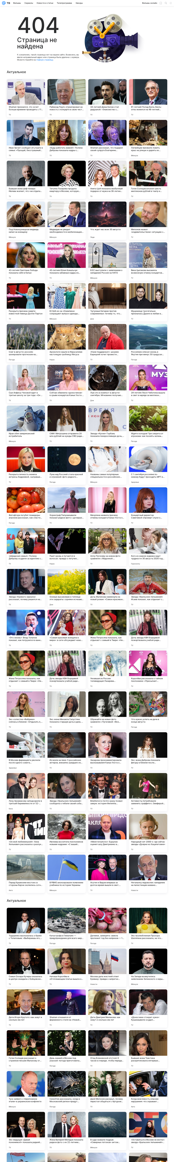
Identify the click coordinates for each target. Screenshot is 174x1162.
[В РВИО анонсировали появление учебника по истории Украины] (67, 874)
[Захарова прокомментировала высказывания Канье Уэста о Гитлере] (107, 751)
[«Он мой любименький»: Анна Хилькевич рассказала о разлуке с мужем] (26, 833)
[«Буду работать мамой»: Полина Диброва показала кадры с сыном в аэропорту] (67, 139)
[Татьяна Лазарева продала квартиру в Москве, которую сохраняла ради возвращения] (67, 180)
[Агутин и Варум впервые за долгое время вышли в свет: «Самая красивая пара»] (107, 874)
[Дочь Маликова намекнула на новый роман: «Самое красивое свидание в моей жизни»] (107, 588)
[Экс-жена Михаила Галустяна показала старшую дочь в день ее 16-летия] (67, 710)
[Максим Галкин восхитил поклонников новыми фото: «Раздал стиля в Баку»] (148, 915)
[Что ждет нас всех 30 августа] (107, 221)
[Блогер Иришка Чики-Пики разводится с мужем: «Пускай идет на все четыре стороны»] (107, 996)
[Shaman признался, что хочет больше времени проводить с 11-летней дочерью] (26, 98)
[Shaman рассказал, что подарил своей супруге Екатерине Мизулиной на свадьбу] (107, 139)
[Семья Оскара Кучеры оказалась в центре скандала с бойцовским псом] (26, 1131)
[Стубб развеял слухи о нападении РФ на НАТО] (148, 1037)
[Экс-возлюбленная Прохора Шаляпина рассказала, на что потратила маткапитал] (148, 1090)
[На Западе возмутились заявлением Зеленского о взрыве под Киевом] (148, 1131)
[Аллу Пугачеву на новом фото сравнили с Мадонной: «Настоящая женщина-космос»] (107, 547)
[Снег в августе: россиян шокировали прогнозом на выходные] (26, 343)
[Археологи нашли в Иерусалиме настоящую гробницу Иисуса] (67, 343)
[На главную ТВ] (8, 3)
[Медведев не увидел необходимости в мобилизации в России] (67, 221)
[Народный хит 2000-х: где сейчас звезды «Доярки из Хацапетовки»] (148, 833)
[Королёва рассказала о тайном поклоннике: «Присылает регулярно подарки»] (148, 670)
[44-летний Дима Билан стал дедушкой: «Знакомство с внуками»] (107, 98)
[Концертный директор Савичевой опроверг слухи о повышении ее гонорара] (148, 506)
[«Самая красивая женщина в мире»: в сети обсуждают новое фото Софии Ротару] (67, 629)
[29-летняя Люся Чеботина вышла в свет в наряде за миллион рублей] (148, 384)
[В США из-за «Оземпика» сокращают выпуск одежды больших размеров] (67, 302)
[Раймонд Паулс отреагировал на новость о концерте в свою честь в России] (67, 98)
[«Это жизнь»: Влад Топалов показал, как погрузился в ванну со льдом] (26, 629)
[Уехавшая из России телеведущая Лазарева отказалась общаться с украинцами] (107, 670)
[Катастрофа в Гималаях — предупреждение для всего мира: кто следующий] (67, 1090)
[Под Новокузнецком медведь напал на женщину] (26, 221)
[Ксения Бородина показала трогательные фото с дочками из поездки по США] (26, 915)
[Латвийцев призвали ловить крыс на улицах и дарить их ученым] (148, 139)
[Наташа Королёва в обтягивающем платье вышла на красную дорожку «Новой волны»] (67, 1131)
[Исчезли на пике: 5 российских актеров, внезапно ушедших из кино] (67, 751)
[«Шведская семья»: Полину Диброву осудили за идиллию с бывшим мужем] (26, 547)
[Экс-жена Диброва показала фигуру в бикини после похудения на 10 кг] (148, 751)
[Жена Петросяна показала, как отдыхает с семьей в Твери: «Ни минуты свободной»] (107, 629)
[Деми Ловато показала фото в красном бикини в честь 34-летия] (26, 996)
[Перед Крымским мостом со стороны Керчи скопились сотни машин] (26, 874)
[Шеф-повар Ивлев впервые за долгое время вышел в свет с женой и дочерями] (107, 1037)
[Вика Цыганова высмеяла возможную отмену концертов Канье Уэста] (148, 261)
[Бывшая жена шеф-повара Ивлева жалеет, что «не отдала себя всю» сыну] (26, 180)
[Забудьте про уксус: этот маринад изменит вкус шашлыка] (67, 915)
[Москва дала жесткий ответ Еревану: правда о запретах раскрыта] (107, 1131)
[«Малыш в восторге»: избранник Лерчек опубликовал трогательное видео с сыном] (26, 955)
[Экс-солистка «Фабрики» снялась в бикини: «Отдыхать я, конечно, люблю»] (26, 710)
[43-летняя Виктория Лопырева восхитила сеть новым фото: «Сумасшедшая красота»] (107, 955)
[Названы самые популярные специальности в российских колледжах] (107, 465)
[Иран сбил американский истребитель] (26, 425)
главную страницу (44, 60)
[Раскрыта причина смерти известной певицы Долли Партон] (26, 302)
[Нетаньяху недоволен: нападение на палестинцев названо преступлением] (148, 874)
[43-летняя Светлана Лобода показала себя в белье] (26, 261)
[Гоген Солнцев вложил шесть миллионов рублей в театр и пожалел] (148, 180)
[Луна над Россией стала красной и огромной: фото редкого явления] (67, 465)
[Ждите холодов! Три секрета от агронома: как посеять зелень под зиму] (148, 425)
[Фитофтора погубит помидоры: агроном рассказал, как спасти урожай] (26, 506)
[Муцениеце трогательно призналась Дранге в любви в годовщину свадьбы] (148, 302)
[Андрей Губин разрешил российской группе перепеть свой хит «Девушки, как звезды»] (107, 915)
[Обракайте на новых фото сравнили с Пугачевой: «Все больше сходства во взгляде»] (107, 710)
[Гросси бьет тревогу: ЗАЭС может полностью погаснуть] (67, 955)
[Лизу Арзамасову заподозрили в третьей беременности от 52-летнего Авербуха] (26, 792)
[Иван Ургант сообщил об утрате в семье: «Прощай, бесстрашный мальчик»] (26, 139)
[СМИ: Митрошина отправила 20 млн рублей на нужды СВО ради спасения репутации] (67, 425)
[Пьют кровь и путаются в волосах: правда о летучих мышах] (67, 547)
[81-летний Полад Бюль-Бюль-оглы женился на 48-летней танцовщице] (148, 98)
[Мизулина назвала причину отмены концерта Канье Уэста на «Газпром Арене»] (107, 506)
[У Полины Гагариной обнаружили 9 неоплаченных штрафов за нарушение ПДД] (26, 1037)
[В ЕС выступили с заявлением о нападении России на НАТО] (107, 261)
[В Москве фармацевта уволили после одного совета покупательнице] (26, 751)
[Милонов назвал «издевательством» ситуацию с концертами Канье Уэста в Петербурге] (148, 221)
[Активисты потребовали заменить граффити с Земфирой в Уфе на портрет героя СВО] (148, 792)
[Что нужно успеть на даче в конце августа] (148, 710)
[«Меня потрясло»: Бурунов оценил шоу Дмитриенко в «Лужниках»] (107, 833)
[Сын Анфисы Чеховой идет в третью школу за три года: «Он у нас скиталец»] (26, 384)
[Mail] (4, 3)
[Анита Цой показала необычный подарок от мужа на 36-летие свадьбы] (107, 180)
